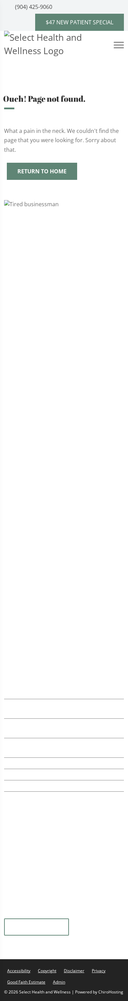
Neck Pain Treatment (41, 381)
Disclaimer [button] (74, 971)
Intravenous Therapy (41, 451)
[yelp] (29, 914)
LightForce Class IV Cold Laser (52, 325)
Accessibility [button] (18, 971)
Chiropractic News (37, 589)
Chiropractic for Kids (40, 395)
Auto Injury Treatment (42, 353)
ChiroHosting (110, 992)
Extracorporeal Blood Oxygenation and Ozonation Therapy (64, 468)
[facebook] (96, 914)
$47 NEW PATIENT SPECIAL (79, 22)
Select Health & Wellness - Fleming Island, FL (67, 636)
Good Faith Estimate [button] (26, 982)
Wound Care (30, 500)
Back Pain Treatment (41, 367)
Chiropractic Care (36, 269)
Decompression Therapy (46, 528)
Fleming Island (36, 927)
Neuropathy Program (42, 486)
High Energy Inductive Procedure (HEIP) (65, 514)
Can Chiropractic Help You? (49, 580)
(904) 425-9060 (33, 7)
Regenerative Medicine (43, 423)
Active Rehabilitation (40, 297)
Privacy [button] (98, 971)
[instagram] (63, 914)
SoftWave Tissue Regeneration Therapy (64, 283)
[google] (12, 914)
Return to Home (42, 171)
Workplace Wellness (40, 409)
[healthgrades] (80, 914)
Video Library (31, 598)
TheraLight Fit (31, 437)
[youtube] (46, 914)
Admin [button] (59, 982)
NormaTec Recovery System (50, 311)
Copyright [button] (47, 971)
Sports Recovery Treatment (49, 339)
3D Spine (25, 572)
